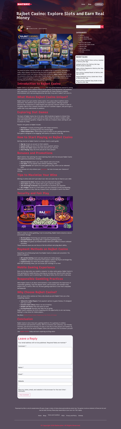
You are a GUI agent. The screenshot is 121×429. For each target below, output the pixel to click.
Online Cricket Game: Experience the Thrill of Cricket (40, 315)
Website (21, 381)
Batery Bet (82, 48)
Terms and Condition (54, 415)
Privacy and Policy (71, 416)
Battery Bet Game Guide (86, 44)
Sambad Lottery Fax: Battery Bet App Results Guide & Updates (88, 65)
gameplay (44, 169)
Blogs (89, 4)
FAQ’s (63, 416)
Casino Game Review (85, 39)
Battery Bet (83, 46)
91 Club (81, 52)
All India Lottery (84, 50)
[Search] (102, 26)
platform (42, 87)
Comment (22, 346)
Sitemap (80, 416)
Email (20, 374)
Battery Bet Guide (85, 42)
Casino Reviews (84, 37)
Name (20, 367)
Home (83, 4)
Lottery (81, 35)
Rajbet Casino (24, 331)
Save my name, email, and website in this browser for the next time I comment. (42, 390)
